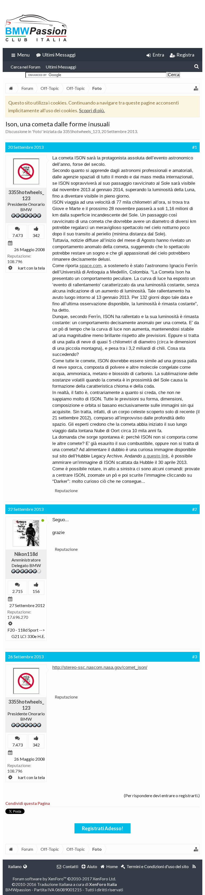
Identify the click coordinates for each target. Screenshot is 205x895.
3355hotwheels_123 (81, 131)
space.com (90, 265)
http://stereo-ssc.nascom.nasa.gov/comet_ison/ (99, 667)
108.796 (14, 261)
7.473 (17, 235)
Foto (37, 131)
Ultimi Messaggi (61, 66)
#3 (194, 656)
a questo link (155, 456)
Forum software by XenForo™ (64, 878)
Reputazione (66, 490)
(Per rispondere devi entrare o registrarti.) (162, 795)
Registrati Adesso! (102, 828)
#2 (194, 509)
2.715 (17, 591)
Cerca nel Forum (25, 66)
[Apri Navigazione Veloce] (196, 88)
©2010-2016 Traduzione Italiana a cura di (64, 884)
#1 (194, 147)
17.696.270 (17, 617)
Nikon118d (26, 554)
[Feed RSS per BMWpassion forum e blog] (194, 866)
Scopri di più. (92, 110)
